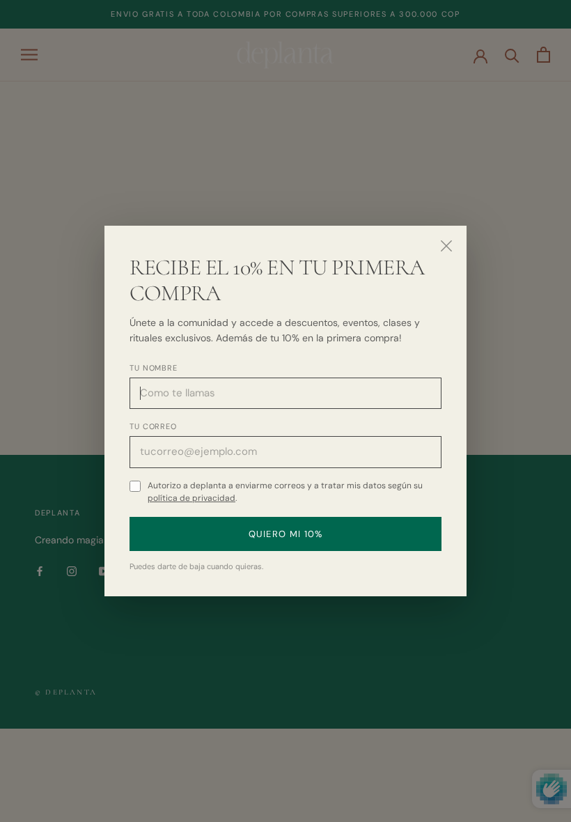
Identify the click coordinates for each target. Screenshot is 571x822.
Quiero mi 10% (286, 534)
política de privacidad (191, 498)
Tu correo (153, 426)
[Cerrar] (446, 246)
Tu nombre (154, 368)
